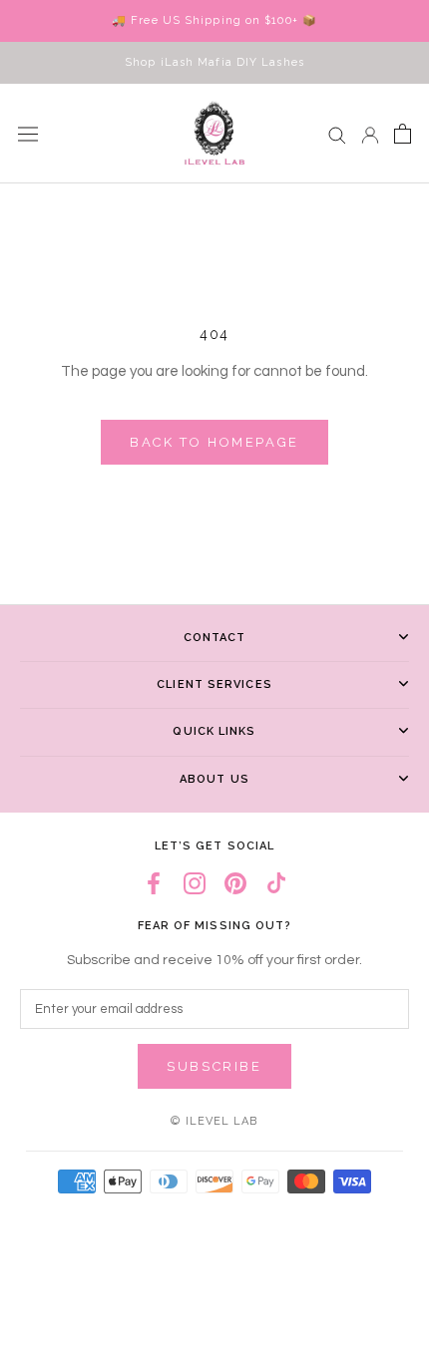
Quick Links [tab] (214, 731)
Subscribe (214, 1066)
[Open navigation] (28, 134)
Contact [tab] (215, 637)
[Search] (337, 134)
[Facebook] (154, 883)
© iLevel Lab (214, 1121)
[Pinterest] (235, 883)
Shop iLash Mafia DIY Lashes (214, 62)
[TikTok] (276, 883)
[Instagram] (195, 883)
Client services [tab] (214, 684)
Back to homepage (214, 442)
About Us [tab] (214, 779)
